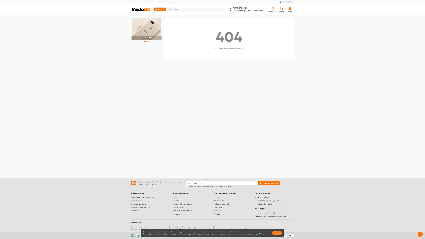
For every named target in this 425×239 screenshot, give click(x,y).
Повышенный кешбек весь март (143, 197)
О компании (135, 2)
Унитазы (217, 214)
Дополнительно (180, 193)
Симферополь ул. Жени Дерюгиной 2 (248, 11)
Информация (137, 193)
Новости (175, 201)
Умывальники (219, 211)
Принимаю (277, 233)
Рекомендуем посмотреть (182, 211)
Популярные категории (225, 193)
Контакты (135, 211)
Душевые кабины (220, 201)
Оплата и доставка (147, 2)
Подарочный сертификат (182, 204)
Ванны (216, 197)
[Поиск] (221, 9)
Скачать (174, 2)
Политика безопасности (162, 2)
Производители (178, 207)
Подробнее (265, 234)
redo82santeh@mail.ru (263, 204)
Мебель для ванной (221, 204)
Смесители (218, 207)
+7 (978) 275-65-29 (239, 8)
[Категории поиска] (170, 9)
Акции (174, 197)
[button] (145, 41)
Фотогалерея (177, 214)
